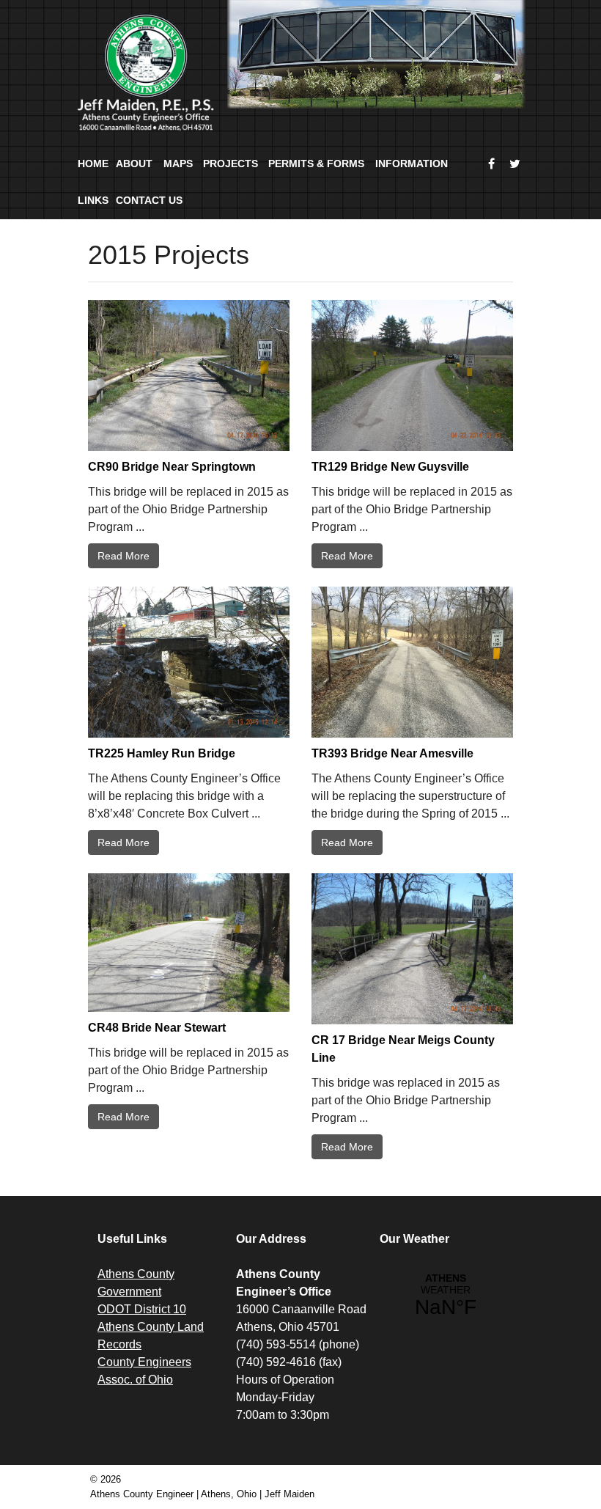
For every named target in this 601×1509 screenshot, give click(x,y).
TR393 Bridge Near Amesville (392, 753)
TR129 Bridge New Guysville (390, 466)
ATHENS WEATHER (445, 1296)
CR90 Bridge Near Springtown (172, 466)
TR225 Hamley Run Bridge (161, 753)
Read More (123, 556)
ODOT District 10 (141, 1309)
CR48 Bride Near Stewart (157, 1027)
